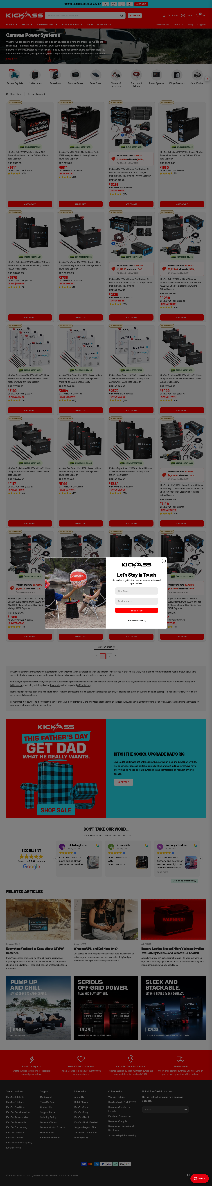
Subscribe (136, 610)
